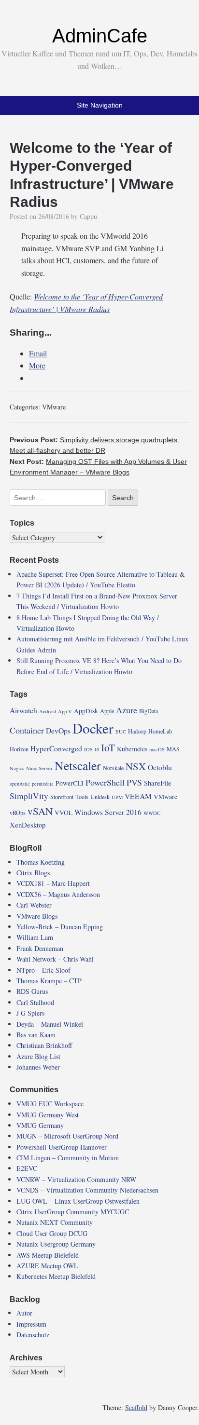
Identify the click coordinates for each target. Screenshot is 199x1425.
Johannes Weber (38, 1067)
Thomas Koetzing (40, 862)
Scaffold (136, 1407)
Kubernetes (132, 749)
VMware (54, 406)
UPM (117, 797)
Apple (107, 711)
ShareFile (157, 782)
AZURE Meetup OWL (47, 1265)
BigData (148, 711)
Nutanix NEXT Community (54, 1222)
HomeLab (160, 731)
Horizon (19, 749)
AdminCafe (99, 35)
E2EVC (26, 1168)
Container (27, 730)
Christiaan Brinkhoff (44, 1045)
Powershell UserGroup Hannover (61, 1147)
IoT (108, 747)
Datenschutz (32, 1334)
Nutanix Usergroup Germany (56, 1244)
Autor (24, 1312)
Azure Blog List (38, 1056)
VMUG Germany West (47, 1114)
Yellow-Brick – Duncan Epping (59, 926)
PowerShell (105, 782)
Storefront (61, 797)
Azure (126, 710)
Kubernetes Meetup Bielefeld (56, 1276)
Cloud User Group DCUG (51, 1233)
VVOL (63, 812)
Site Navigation (100, 105)
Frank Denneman (39, 948)
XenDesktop (27, 824)
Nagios (17, 768)
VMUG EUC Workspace (50, 1103)
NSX (136, 766)
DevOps (58, 730)
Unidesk (100, 797)
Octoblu (160, 767)
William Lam (34, 937)
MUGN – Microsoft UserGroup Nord (67, 1135)
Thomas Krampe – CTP (49, 980)
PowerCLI (70, 783)
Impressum (31, 1324)
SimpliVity (29, 795)
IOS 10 (91, 749)
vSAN (40, 811)
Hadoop (137, 731)
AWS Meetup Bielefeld (47, 1255)
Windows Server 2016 (108, 812)
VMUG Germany (40, 1125)
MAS (173, 749)
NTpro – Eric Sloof (43, 970)
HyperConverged (56, 748)
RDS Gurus (32, 991)
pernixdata (43, 783)
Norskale (113, 768)
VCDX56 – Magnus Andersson (58, 894)
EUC (120, 731)
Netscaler (78, 765)
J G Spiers (30, 1013)
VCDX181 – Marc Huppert (53, 883)
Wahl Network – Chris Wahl (55, 959)
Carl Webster (34, 904)
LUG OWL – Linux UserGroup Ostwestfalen (78, 1201)
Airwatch (23, 710)
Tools (81, 797)
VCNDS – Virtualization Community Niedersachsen (87, 1189)
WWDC (151, 813)
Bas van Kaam (36, 1034)
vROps (18, 812)
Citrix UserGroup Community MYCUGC (72, 1211)
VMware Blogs (36, 916)
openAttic (20, 783)
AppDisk (86, 710)
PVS (134, 782)
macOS (157, 749)
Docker (93, 728)
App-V (65, 711)
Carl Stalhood (35, 1002)
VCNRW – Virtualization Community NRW (76, 1179)
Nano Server (39, 768)
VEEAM (138, 796)
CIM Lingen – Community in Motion (67, 1157)
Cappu (88, 216)
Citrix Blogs (33, 872)
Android (47, 711)
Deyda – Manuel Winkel (49, 1024)
